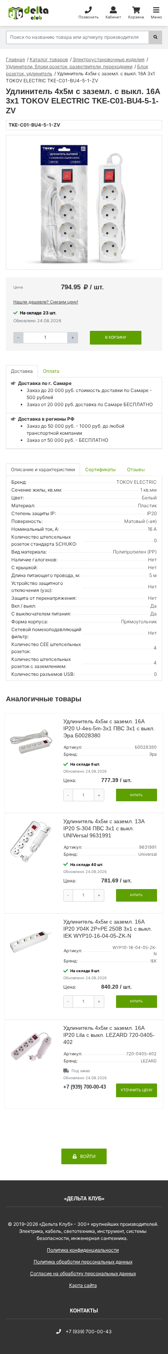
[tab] (101, 469)
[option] (84, 202)
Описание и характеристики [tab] (43, 469)
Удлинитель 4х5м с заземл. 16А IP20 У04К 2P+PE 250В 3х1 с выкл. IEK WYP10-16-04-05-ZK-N (107, 928)
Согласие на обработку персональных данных (83, 1273)
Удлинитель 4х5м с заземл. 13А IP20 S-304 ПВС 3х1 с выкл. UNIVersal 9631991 (104, 828)
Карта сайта (83, 1285)
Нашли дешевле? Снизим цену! (45, 302)
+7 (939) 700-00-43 (84, 1087)
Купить (136, 795)
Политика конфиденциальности (83, 1250)
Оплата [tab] (51, 371)
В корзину (115, 337)
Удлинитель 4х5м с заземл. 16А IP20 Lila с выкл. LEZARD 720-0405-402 (109, 1035)
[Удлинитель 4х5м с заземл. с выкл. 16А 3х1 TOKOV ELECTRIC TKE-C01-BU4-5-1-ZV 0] (84, 202)
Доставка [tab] (22, 371)
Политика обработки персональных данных (83, 1262)
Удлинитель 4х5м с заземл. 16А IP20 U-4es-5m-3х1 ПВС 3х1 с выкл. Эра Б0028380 (109, 728)
